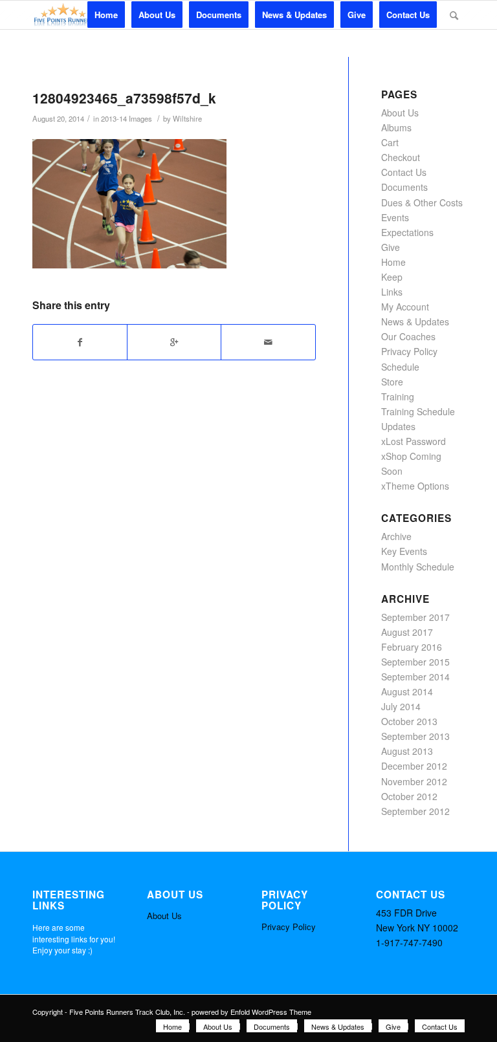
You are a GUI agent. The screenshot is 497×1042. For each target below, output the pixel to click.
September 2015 (415, 661)
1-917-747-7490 (409, 942)
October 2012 (409, 796)
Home (393, 261)
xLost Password (413, 441)
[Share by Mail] (268, 342)
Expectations (407, 232)
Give (390, 247)
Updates (398, 426)
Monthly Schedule (417, 566)
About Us (400, 112)
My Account (405, 306)
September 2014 (415, 676)
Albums (396, 127)
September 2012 (415, 811)
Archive (396, 536)
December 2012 (414, 765)
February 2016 (411, 646)
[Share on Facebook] (80, 342)
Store (392, 381)
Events (395, 217)
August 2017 (407, 631)
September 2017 (415, 617)
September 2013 (415, 736)
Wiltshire (187, 118)
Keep (392, 276)
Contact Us (403, 172)
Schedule (400, 366)
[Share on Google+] (174, 342)
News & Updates (415, 321)
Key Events (404, 551)
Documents (404, 186)
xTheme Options (415, 485)
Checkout (400, 157)
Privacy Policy (409, 351)
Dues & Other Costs (422, 202)
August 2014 (407, 691)
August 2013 (407, 750)
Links (392, 291)
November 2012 (414, 781)
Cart (390, 142)
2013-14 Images (126, 118)
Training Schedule (418, 411)
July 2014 (401, 706)
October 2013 (409, 721)
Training (397, 396)
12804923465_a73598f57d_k (124, 97)
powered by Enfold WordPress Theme (251, 1011)
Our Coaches (408, 336)
